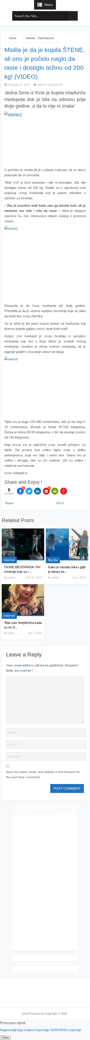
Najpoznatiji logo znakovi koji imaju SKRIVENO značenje (40, 1030)
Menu (49, 5)
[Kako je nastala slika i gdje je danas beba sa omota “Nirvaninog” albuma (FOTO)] (67, 544)
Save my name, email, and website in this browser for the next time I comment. (43, 774)
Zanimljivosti (46, 38)
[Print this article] (54, 491)
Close (5, 1037)
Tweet (9, 503)
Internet (30, 38)
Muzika (53, 560)
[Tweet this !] (29, 491)
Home (12, 38)
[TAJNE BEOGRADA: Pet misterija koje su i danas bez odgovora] (23, 544)
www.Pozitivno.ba (33, 1013)
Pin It (60, 503)
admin (11, 577)
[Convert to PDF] (63, 491)
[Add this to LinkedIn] (37, 491)
